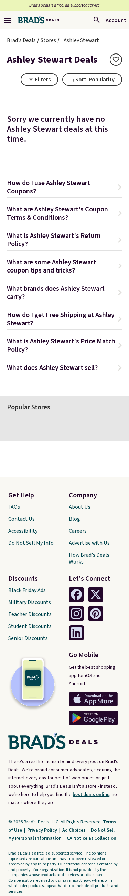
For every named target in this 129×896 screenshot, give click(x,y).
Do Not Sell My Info (31, 543)
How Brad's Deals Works (89, 558)
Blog (74, 519)
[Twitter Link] (95, 594)
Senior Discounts (28, 638)
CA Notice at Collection (91, 838)
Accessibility (22, 531)
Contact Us (21, 519)
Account (116, 20)
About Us (79, 507)
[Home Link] (38, 20)
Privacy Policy (42, 830)
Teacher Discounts (30, 614)
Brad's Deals (21, 40)
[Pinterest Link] (95, 613)
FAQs (14, 507)
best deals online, (92, 794)
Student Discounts (30, 626)
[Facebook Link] (76, 594)
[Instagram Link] (76, 613)
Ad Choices (74, 830)
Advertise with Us (89, 543)
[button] (64, 188)
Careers (78, 531)
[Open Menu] (7, 20)
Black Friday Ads (27, 590)
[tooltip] (116, 59)
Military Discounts (29, 602)
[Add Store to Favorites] (116, 59)
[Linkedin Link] (76, 632)
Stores (48, 40)
